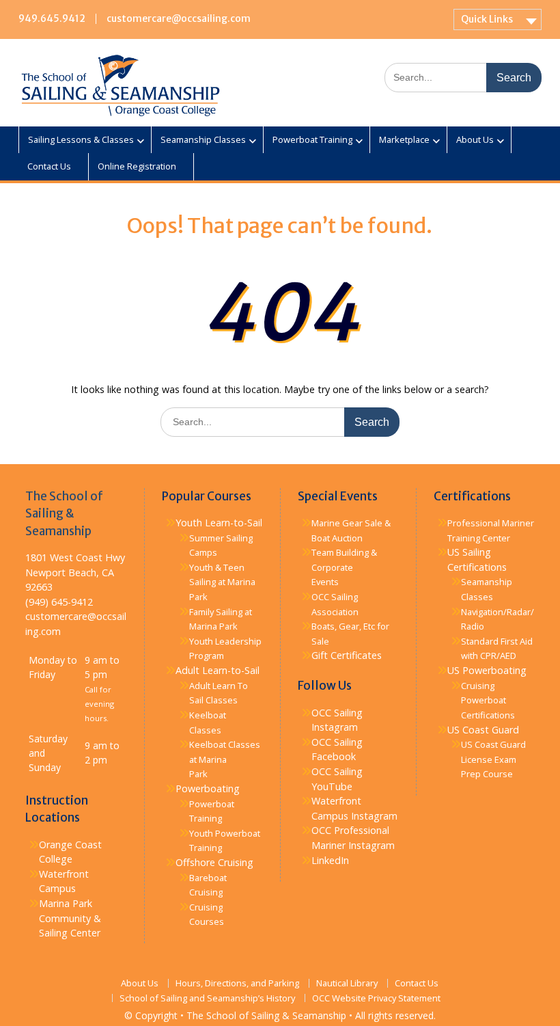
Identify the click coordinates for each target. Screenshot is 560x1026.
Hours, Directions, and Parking (237, 983)
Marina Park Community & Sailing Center (70, 918)
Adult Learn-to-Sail (218, 670)
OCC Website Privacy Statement (376, 998)
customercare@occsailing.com (179, 18)
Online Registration (137, 166)
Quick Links (487, 19)
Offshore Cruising (214, 862)
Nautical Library (347, 983)
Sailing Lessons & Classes (81, 139)
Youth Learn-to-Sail (219, 522)
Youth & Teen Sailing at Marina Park (222, 582)
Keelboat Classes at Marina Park (224, 759)
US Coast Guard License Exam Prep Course (493, 759)
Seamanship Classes (203, 139)
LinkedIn (330, 860)
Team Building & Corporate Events (344, 567)
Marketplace (404, 139)
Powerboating (208, 788)
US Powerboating (487, 670)
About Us (475, 139)
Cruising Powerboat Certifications (488, 700)
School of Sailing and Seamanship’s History (207, 998)
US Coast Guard (483, 729)
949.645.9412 (51, 18)
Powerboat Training (312, 139)
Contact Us (49, 166)
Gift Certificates (346, 655)
